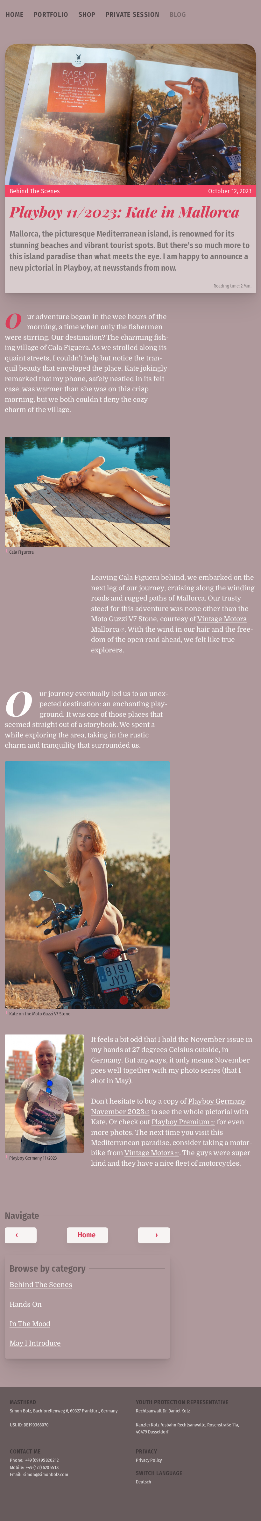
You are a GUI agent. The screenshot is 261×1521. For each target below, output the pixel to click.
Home (15, 15)
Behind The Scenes (35, 191)
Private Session (132, 15)
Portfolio (51, 15)
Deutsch (143, 1482)
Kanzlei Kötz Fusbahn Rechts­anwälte (170, 1425)
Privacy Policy (149, 1460)
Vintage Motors (149, 1153)
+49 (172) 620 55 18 (42, 1467)
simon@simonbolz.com (45, 1474)
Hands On (26, 1304)
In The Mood (30, 1324)
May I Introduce (35, 1343)
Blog (178, 15)
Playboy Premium (181, 1122)
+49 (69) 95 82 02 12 (42, 1460)
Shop (87, 15)
